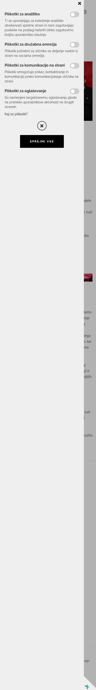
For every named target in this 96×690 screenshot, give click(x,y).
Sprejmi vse (42, 141)
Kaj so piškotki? (16, 114)
